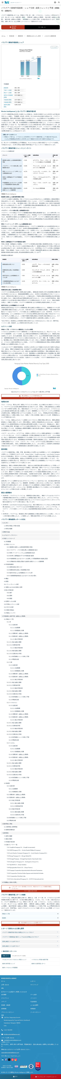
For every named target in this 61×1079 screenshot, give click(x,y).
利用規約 (33, 1008)
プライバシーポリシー (7, 1012)
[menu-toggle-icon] (2, 2)
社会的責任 (33, 1001)
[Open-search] (59, 2)
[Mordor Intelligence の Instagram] (15, 1060)
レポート (33, 981)
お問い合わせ (5, 984)
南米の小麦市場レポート (39, 963)
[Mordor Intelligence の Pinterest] (12, 1060)
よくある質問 (34, 1005)
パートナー (33, 998)
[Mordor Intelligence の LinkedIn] (2, 1060)
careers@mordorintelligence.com (10, 1052)
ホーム (3, 981)
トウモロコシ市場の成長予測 (40, 959)
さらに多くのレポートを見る (19, 955)
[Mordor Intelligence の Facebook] (6, 1060)
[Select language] (55, 2)
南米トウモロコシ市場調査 (10, 967)
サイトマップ (34, 984)
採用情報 (3, 1008)
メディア (3, 1001)
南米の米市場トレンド (8, 963)
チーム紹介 (33, 994)
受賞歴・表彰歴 (5, 1005)
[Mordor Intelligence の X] (9, 1060)
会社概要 (3, 994)
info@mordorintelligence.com (12, 1034)
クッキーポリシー (35, 1012)
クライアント (5, 998)
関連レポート (6, 955)
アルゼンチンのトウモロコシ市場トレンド (14, 959)
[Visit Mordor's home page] (7, 2)
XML (2, 988)
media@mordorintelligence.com (12, 1040)
